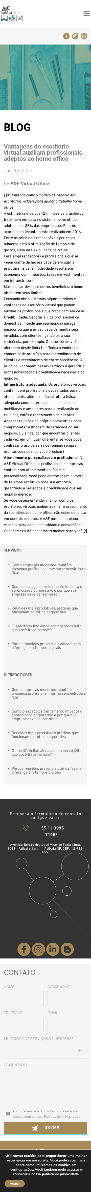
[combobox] (45, 1050)
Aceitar (15, 1184)
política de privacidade (60, 1174)
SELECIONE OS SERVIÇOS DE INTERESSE (39, 1038)
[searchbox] (10, 1050)
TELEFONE (13, 1012)
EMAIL (53, 1012)
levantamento (36, 232)
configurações (21, 1169)
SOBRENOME (59, 986)
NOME (9, 986)
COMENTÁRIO (15, 1065)
